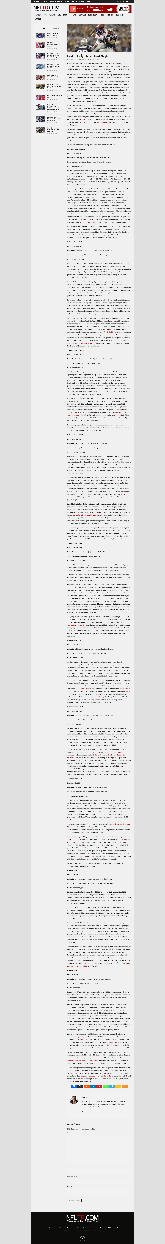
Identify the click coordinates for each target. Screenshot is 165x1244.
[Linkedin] (93, 1086)
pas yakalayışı (82, 1039)
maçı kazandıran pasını (83, 343)
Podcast (55, 28)
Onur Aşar (70, 59)
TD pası (87, 853)
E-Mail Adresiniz (72, 1176)
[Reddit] (87, 1086)
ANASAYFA (38, 15)
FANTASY (52, 15)
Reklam (117, 1227)
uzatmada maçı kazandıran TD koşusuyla (82, 1060)
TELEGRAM (119, 15)
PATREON (38, 19)
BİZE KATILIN (44, 1)
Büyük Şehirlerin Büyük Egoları (53, 34)
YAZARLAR (82, 15)
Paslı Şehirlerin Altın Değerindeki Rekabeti (53, 129)
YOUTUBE (74, 1)
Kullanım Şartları (74, 1227)
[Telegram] (112, 1086)
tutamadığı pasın (82, 688)
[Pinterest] (99, 1086)
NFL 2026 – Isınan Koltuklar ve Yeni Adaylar (53, 44)
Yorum (69, 1132)
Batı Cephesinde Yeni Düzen (54, 96)
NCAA (65, 15)
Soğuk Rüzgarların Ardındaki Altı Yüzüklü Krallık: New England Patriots (54, 107)
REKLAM (88, 1)
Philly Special (125, 688)
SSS (109, 1227)
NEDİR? (102, 15)
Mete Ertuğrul (81, 59)
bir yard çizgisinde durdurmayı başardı (88, 515)
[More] (125, 1086)
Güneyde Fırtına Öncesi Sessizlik (53, 76)
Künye (61, 1227)
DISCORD (67, 1)
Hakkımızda (51, 1227)
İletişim (101, 1227)
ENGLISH (36, 1)
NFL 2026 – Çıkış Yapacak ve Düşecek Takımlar (53, 66)
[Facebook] (74, 1086)
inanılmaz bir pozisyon (113, 1042)
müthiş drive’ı (114, 752)
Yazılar (42, 28)
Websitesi (70, 1186)
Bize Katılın (89, 1227)
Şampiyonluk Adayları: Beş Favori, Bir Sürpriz (54, 118)
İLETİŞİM (81, 1)
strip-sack (97, 694)
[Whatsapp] (106, 1086)
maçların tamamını (85, 122)
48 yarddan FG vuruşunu (88, 222)
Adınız (69, 1165)
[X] (80, 1086)
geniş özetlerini (103, 122)
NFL (45, 15)
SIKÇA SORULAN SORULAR (56, 1)
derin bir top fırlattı (114, 332)
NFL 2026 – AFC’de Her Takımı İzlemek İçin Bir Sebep (53, 55)
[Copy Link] (118, 1086)
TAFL (59, 15)
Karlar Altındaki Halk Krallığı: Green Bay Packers (54, 86)
